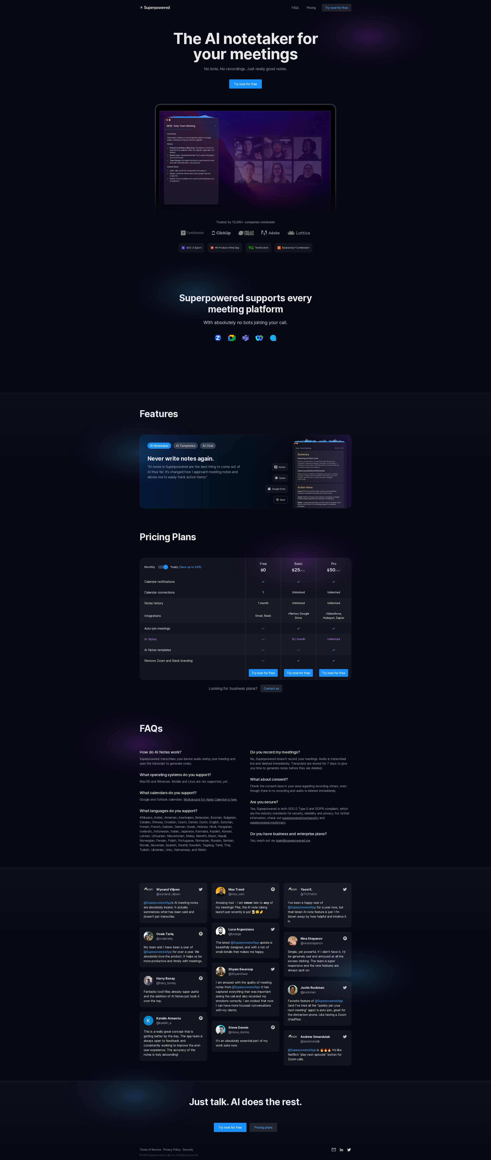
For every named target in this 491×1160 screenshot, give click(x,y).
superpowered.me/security (300, 818)
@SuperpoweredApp (157, 903)
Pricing (311, 8)
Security (188, 1149)
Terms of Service (150, 1149)
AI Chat (208, 446)
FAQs (295, 8)
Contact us (271, 688)
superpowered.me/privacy (267, 822)
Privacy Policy (172, 1149)
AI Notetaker (159, 446)
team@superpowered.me (293, 840)
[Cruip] (155, 8)
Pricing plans (263, 1127)
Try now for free (336, 8)
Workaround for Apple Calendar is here (210, 799)
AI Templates (185, 446)
